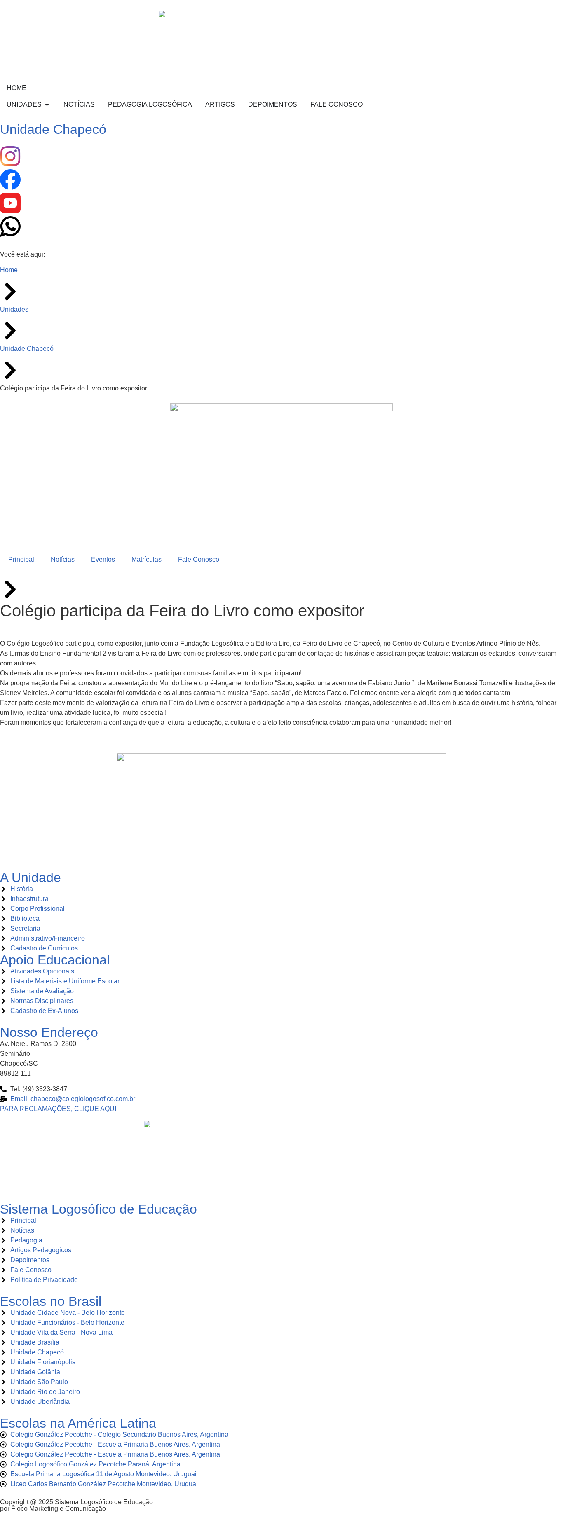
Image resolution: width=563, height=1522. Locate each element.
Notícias (63, 559)
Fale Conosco (198, 559)
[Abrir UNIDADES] (47, 105)
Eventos (103, 559)
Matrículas (146, 559)
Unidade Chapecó (53, 129)
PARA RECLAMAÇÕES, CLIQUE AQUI (58, 1108)
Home (9, 269)
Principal (21, 559)
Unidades (14, 309)
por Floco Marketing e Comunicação (53, 1508)
